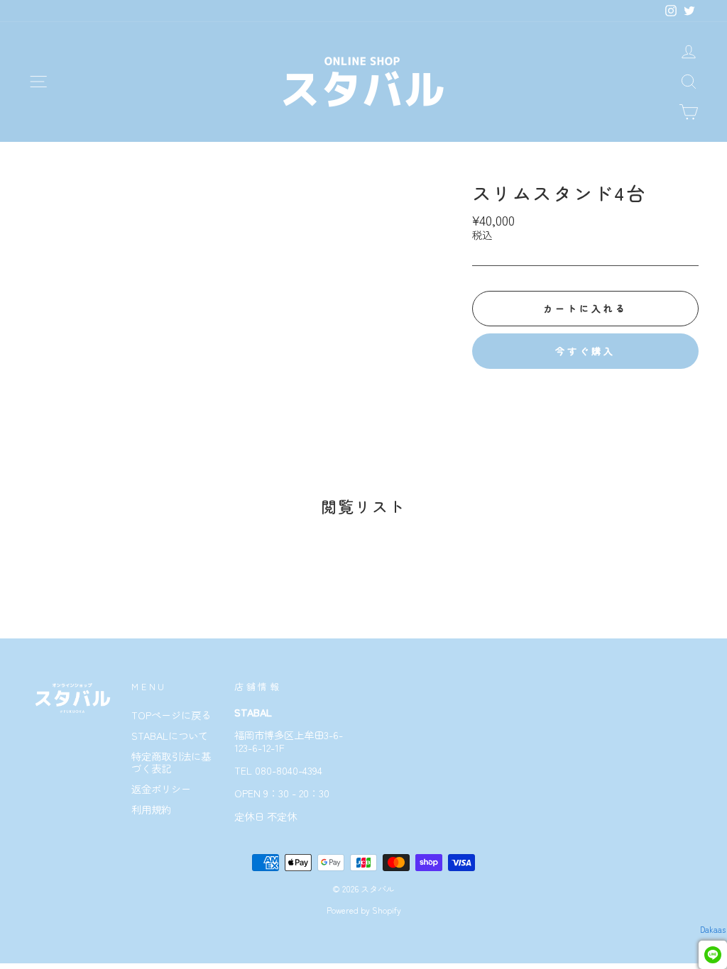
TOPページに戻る (171, 714)
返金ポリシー (161, 788)
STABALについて (169, 735)
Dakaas (713, 929)
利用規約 (151, 809)
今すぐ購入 (585, 351)
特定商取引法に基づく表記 (171, 761)
